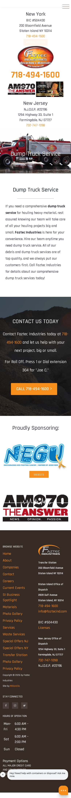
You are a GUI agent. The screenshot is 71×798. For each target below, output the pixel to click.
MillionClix (15, 686)
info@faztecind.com (52, 611)
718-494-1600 (35, 36)
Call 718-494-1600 (32, 389)
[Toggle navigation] (66, 7)
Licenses (44, 627)
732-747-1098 (35, 125)
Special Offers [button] (35, 42)
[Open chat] (63, 790)
